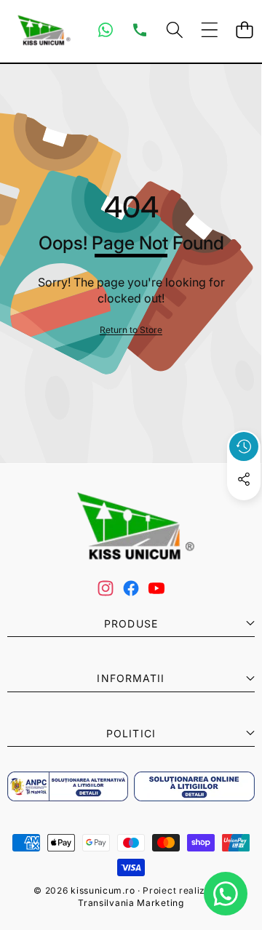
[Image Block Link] (67, 786)
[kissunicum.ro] (42, 30)
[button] (244, 30)
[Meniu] (209, 30)
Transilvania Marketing (130, 902)
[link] (131, 330)
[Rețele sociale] (243, 479)
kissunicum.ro (103, 890)
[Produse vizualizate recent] (243, 446)
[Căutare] (174, 30)
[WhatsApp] (106, 30)
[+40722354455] (140, 30)
